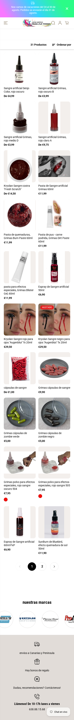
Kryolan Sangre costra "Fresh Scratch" (17, 187)
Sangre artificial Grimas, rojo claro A (52, 139)
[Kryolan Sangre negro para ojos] (54, 319)
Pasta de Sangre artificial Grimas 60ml (53, 187)
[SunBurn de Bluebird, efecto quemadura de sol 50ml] (54, 522)
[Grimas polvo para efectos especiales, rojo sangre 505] (54, 462)
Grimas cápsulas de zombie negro (49, 435)
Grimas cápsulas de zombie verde (15, 435)
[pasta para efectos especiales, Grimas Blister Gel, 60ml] (20, 267)
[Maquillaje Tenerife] (37, 23)
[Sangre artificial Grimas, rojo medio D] (20, 118)
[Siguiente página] (54, 567)
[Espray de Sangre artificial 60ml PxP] (20, 522)
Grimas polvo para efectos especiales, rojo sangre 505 (54, 483)
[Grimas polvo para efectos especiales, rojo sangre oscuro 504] (20, 462)
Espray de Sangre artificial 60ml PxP (19, 543)
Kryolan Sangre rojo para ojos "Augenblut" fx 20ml (18, 340)
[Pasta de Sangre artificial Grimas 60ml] (54, 166)
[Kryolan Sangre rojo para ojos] (20, 319)
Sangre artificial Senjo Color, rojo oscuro (16, 90)
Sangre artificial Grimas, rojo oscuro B (52, 90)
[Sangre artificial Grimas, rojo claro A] (54, 118)
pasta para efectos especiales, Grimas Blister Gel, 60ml (19, 290)
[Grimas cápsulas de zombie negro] (54, 414)
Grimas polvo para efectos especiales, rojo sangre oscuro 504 (19, 485)
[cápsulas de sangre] (20, 368)
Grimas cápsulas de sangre (54, 387)
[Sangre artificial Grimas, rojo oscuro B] (54, 69)
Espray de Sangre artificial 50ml (53, 288)
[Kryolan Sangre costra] (20, 166)
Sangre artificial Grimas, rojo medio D (18, 139)
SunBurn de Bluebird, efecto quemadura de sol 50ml (52, 545)
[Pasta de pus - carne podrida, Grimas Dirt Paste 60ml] (54, 215)
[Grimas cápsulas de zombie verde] (20, 414)
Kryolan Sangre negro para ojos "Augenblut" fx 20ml (54, 340)
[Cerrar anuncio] (67, 8)
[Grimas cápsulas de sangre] (54, 368)
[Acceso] (60, 22)
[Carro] (66, 22)
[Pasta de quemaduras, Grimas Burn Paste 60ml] (20, 215)
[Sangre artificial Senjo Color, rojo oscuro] (20, 69)
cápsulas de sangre (15, 387)
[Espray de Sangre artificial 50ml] (54, 267)
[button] (6, 23)
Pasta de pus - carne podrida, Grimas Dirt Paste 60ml (53, 238)
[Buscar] (53, 22)
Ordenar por (63, 44)
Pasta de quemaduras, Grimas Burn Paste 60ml (18, 236)
